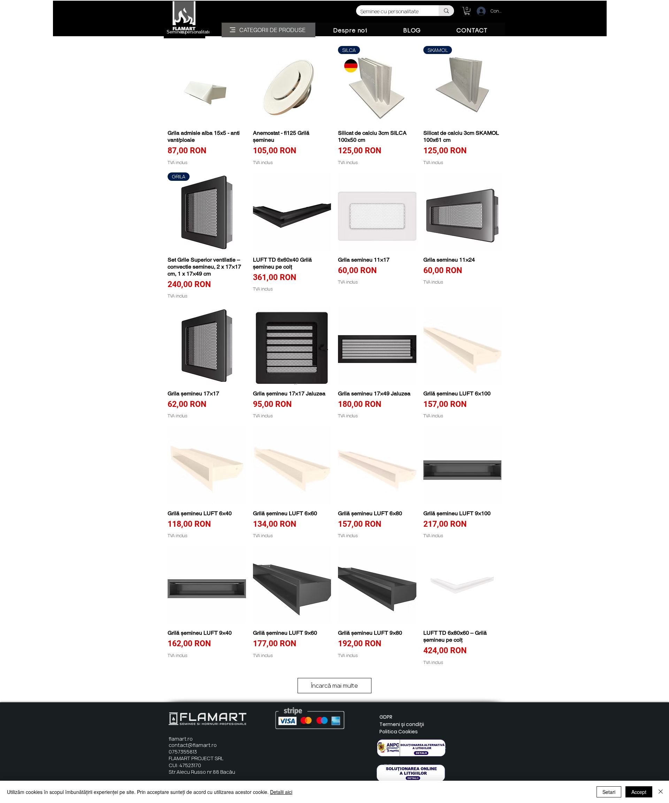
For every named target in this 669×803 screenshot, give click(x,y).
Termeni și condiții (401, 724)
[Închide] (660, 791)
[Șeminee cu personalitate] (446, 10)
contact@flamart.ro (193, 745)
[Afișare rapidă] (207, 85)
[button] (467, 11)
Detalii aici (281, 791)
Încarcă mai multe (334, 685)
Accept (638, 791)
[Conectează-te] (478, 11)
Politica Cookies (398, 731)
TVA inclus (177, 162)
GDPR (385, 716)
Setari (608, 791)
